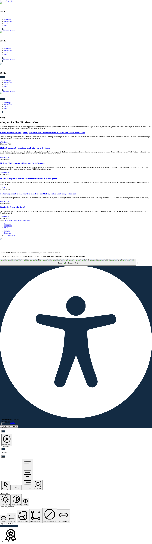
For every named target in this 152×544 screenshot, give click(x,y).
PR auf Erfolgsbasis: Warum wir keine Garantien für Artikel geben (28, 178)
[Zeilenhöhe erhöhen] (3, 449)
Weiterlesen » (4, 142)
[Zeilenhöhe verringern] (3, 456)
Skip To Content (5, 524)
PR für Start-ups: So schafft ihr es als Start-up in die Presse (25, 148)
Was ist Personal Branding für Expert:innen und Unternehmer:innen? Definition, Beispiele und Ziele (42, 133)
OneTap (12, 423)
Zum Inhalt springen (6, 1)
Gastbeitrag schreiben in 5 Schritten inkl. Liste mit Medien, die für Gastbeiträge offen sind (38, 194)
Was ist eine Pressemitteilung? (12, 207)
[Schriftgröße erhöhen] (3, 424)
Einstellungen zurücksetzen (9, 526)
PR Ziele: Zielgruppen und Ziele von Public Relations (22, 163)
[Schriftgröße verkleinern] (3, 431)
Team (6, 23)
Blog (5, 25)
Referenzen (8, 21)
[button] (76, 16)
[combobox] (68, 262)
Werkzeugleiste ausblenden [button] (9, 426)
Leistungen (7, 19)
